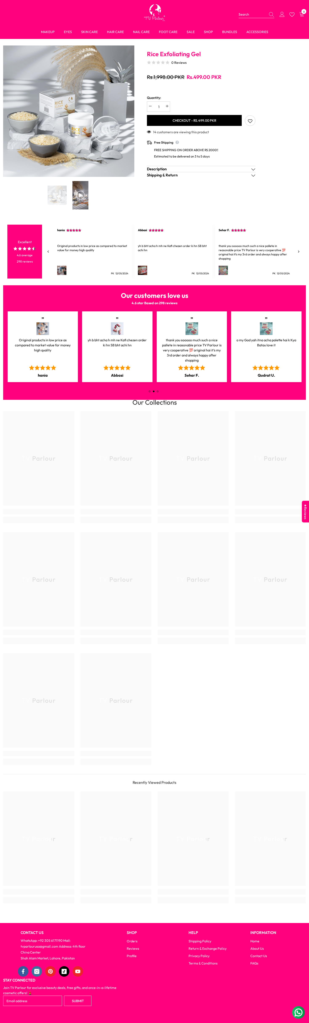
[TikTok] (64, 971)
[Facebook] (23, 971)
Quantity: (154, 98)
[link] (38, 511)
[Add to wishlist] (250, 120)
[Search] (256, 14)
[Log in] (282, 14)
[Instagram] (37, 971)
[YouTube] (78, 971)
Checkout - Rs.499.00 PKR (194, 120)
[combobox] (252, 14)
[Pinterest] (50, 971)
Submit (78, 1001)
